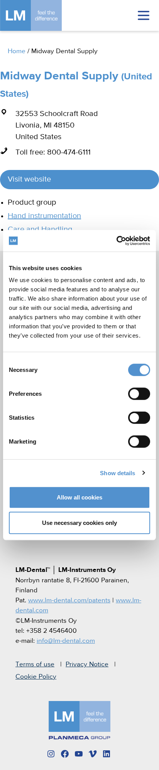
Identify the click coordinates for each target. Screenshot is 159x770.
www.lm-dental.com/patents (69, 600)
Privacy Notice (87, 664)
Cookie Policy (35, 676)
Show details (117, 472)
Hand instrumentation (44, 216)
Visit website (29, 179)
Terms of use (34, 664)
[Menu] (143, 15)
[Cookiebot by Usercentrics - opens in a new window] (116, 241)
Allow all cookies (79, 497)
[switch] (139, 394)
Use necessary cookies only (79, 522)
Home (16, 51)
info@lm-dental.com (66, 640)
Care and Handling (40, 229)
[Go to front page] (42, 15)
